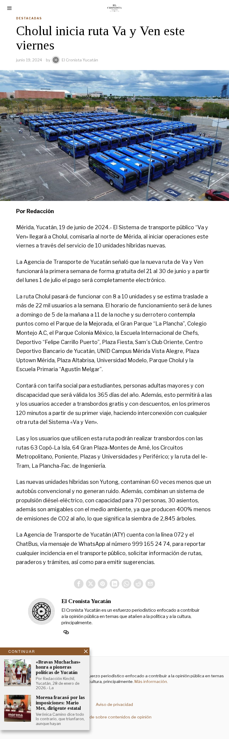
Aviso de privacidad (114, 704)
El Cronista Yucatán (80, 60)
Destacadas (29, 18)
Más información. (151, 681)
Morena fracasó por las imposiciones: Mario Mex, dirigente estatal (60, 702)
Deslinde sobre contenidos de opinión (114, 717)
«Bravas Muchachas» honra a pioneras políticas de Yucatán (58, 667)
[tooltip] (78, 583)
